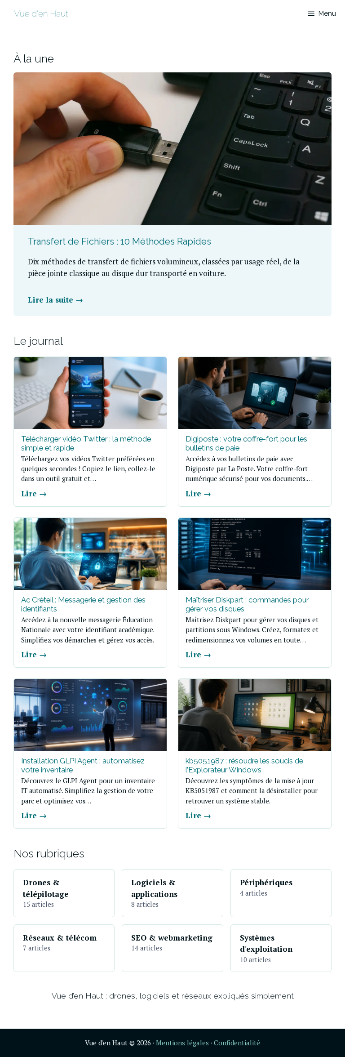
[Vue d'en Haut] (41, 13)
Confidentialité (237, 1042)
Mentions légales (182, 1042)
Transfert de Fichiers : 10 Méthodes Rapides (119, 241)
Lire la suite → (55, 299)
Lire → (34, 493)
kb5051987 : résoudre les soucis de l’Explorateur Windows (244, 765)
